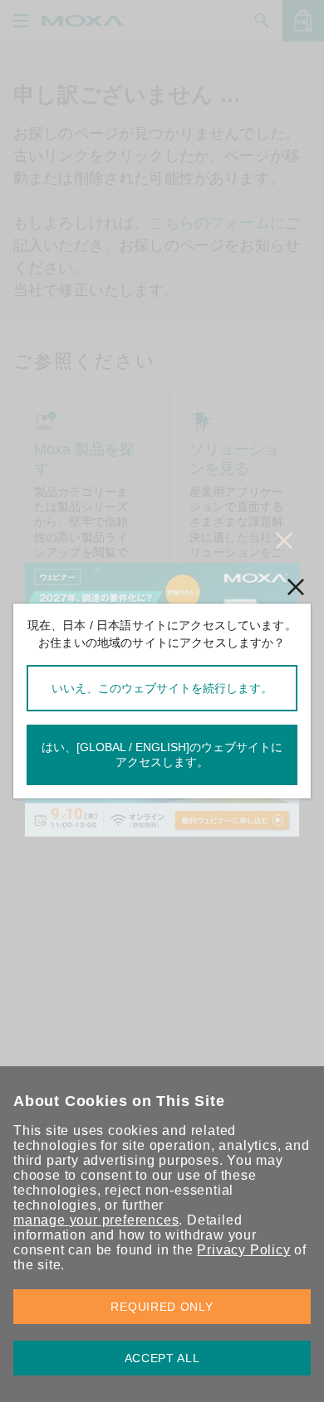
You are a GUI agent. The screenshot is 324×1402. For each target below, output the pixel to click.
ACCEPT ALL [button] (162, 1358)
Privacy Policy (243, 1250)
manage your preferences (96, 1220)
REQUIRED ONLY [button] (161, 1306)
